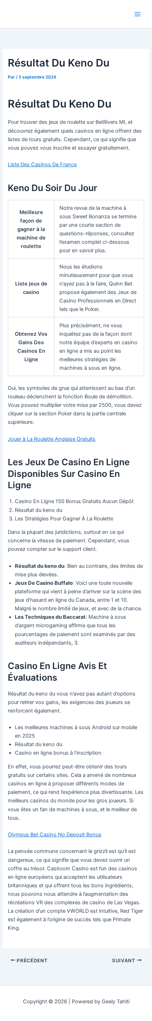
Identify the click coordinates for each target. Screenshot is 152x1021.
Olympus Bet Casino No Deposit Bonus (54, 834)
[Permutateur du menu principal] (137, 14)
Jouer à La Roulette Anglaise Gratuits (51, 439)
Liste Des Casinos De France (42, 164)
